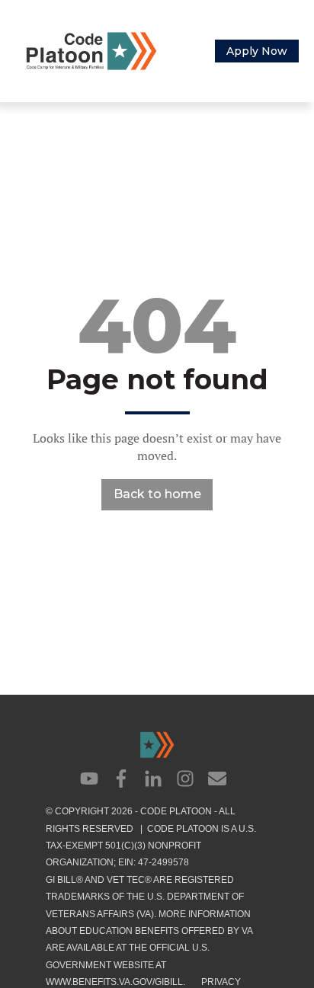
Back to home (157, 494)
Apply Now (256, 51)
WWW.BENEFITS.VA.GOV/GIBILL (114, 982)
